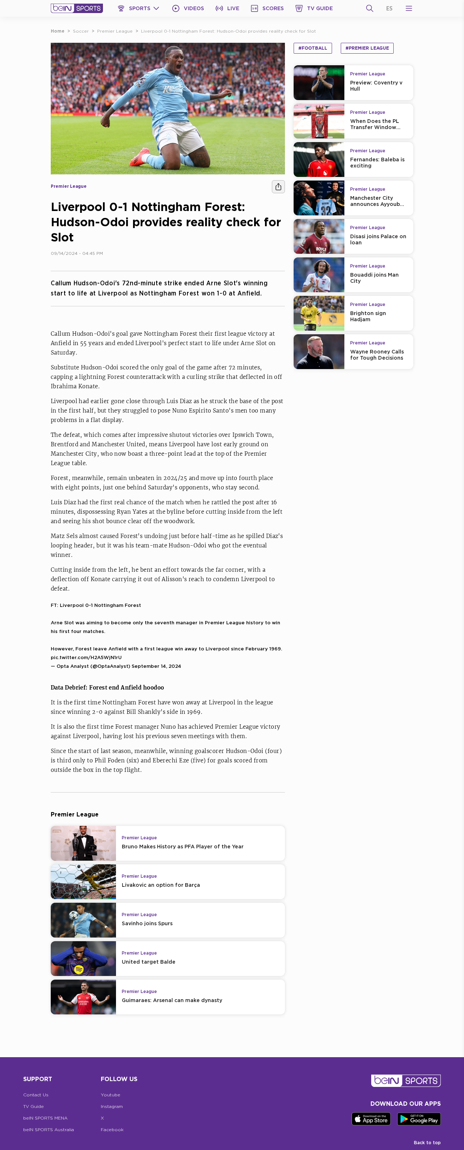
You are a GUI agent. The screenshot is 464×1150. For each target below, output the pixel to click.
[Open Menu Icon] (409, 8)
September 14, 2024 (156, 666)
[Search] (369, 8)
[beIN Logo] (77, 8)
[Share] (278, 186)
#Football (312, 48)
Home (58, 31)
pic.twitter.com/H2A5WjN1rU (86, 657)
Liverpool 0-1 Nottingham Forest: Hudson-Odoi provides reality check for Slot (228, 31)
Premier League (115, 31)
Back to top (427, 1142)
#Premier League (367, 48)
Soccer (81, 31)
